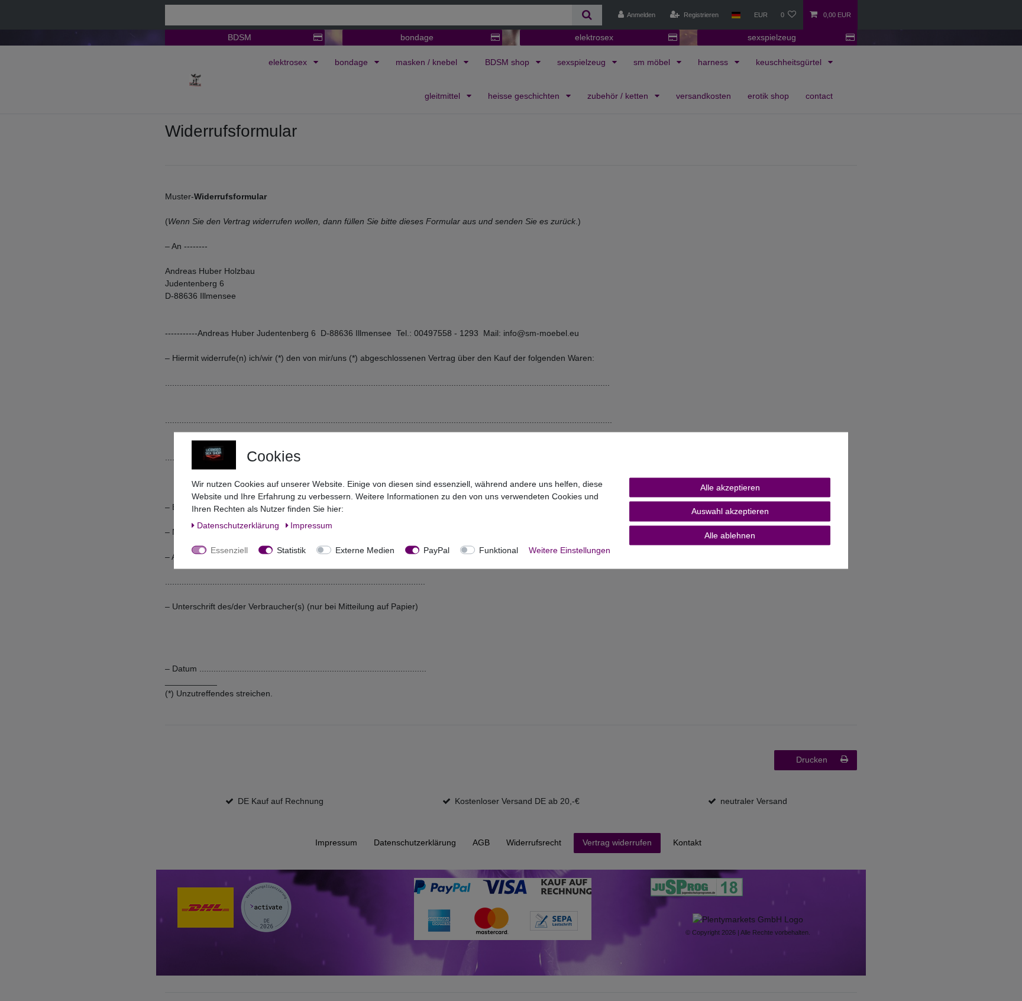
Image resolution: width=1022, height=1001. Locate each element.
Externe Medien (364, 550)
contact (819, 96)
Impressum (336, 842)
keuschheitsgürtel (790, 62)
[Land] (736, 15)
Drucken (811, 759)
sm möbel (652, 62)
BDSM (239, 37)
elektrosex (594, 37)
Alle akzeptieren (730, 487)
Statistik (291, 550)
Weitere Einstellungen (569, 550)
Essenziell (229, 550)
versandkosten (703, 96)
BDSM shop (508, 62)
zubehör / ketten (619, 96)
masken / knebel (428, 62)
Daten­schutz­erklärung (415, 842)
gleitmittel (444, 96)
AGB (481, 842)
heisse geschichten (525, 96)
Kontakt (687, 842)
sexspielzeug (772, 37)
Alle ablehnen (729, 535)
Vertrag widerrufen (617, 842)
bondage (417, 37)
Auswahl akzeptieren (730, 511)
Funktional (498, 550)
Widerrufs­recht (533, 842)
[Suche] (587, 15)
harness (714, 62)
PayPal (436, 550)
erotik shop (768, 96)
